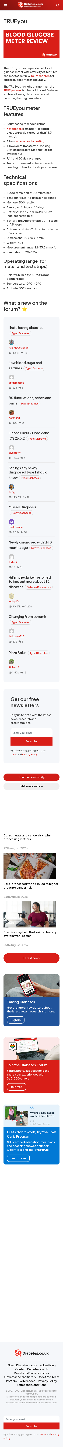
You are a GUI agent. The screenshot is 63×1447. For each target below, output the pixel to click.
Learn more (18, 1158)
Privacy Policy (29, 754)
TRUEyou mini (13, 90)
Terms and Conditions (31, 1385)
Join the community (32, 777)
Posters (11, 1381)
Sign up (16, 1020)
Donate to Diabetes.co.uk (31, 1373)
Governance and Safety (20, 1377)
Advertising (48, 1365)
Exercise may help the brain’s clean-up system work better (30, 934)
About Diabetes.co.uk (22, 1365)
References (27, 1381)
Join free (16, 1087)
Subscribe (31, 741)
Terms (13, 754)
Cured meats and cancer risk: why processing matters (27, 837)
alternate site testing (30, 141)
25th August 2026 (16, 945)
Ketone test (15, 128)
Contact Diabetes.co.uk (31, 1369)
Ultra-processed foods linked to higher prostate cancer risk (31, 885)
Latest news (31, 958)
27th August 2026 (16, 848)
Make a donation (31, 786)
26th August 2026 (16, 896)
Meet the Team (49, 1377)
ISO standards (40, 76)
